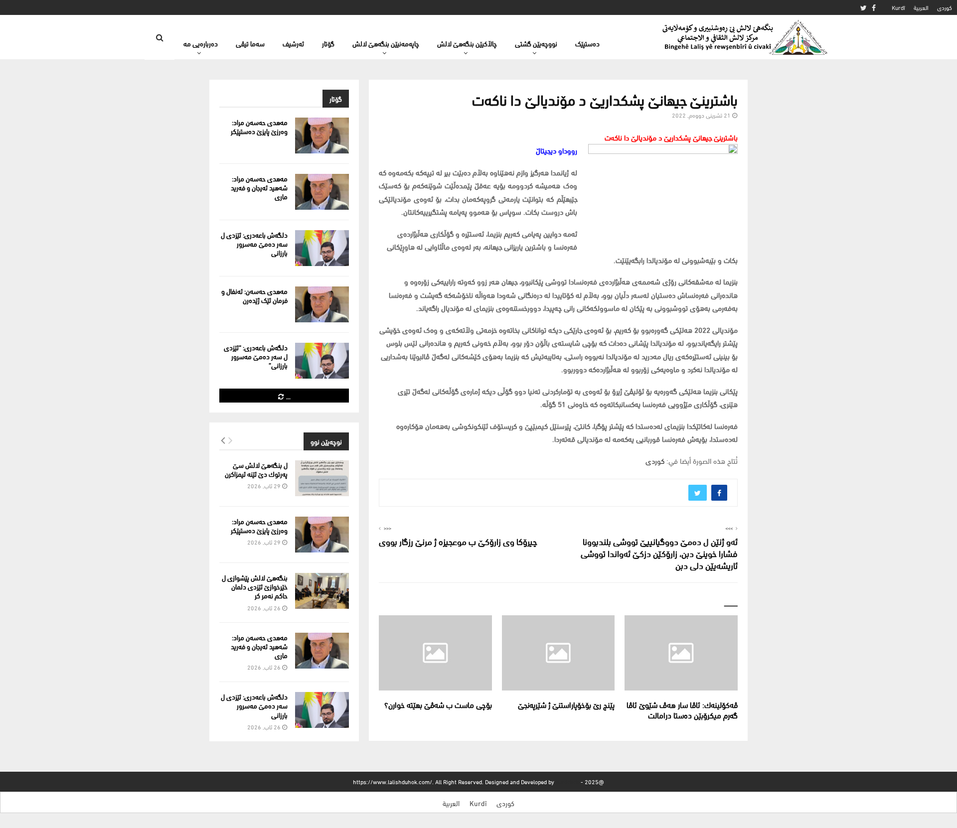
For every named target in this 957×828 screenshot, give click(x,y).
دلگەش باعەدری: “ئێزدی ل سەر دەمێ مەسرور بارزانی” (256, 356)
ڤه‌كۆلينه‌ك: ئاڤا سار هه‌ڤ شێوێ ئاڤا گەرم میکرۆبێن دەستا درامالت (682, 709)
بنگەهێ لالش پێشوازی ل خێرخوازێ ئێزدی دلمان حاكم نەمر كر (255, 586)
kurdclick (567, 781)
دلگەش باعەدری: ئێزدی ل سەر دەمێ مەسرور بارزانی (254, 243)
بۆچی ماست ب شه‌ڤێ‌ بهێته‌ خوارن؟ (438, 704)
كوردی (944, 7)
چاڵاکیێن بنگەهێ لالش (467, 43)
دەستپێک (587, 43)
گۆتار (328, 43)
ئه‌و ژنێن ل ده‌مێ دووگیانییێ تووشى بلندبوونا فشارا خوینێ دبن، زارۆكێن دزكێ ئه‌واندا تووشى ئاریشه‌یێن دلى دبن (659, 552)
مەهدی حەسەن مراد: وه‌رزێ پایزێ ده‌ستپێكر (259, 126)
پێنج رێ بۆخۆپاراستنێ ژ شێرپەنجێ (566, 704)
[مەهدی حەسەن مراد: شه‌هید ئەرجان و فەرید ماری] (322, 192)
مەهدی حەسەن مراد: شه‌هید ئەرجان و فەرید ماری (259, 187)
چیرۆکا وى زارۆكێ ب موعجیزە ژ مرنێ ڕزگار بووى (458, 541)
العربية (921, 7)
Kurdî (898, 7)
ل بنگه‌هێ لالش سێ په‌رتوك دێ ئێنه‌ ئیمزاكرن (256, 469)
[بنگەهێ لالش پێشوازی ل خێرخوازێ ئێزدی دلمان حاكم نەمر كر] (322, 591)
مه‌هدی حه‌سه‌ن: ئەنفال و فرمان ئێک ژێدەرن (254, 295)
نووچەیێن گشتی (536, 43)
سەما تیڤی (250, 43)
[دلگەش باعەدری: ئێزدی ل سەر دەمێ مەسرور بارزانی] (322, 248)
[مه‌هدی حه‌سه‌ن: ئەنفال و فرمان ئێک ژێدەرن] (322, 304)
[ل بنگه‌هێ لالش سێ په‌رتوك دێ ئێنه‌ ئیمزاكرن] (322, 478)
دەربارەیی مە (200, 43)
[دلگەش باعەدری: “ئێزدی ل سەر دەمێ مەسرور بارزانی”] (322, 361)
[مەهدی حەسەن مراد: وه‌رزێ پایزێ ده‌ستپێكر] (322, 135)
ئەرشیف (293, 43)
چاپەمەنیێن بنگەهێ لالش (385, 43)
